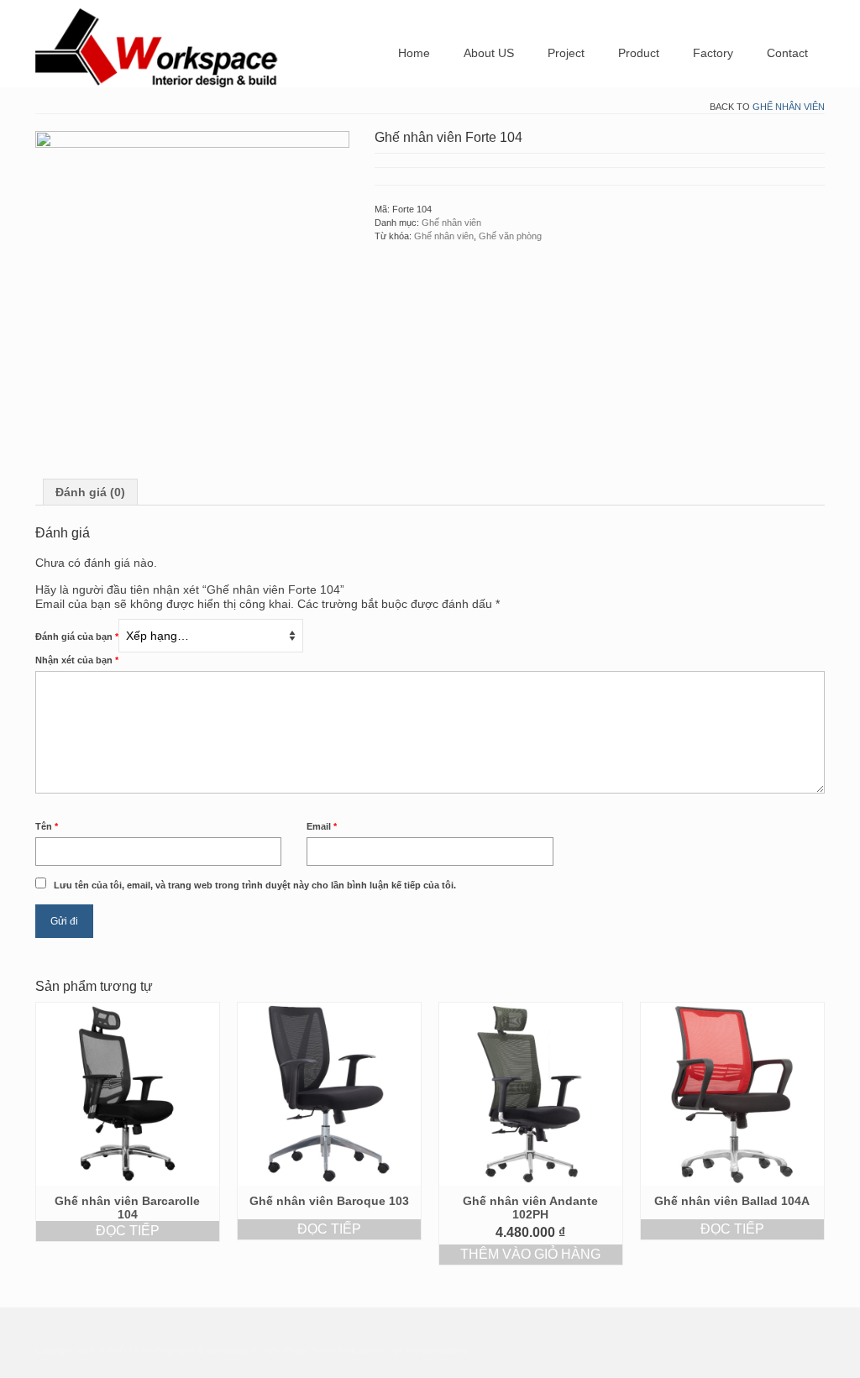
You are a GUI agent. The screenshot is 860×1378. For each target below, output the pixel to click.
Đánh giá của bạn (76, 636)
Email (322, 826)
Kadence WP (376, 1350)
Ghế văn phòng (510, 236)
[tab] (90, 492)
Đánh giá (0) (90, 492)
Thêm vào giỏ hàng (530, 1254)
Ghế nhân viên (788, 107)
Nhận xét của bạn (76, 660)
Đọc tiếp (128, 1230)
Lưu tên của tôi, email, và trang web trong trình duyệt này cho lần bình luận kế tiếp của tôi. (255, 885)
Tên (46, 826)
